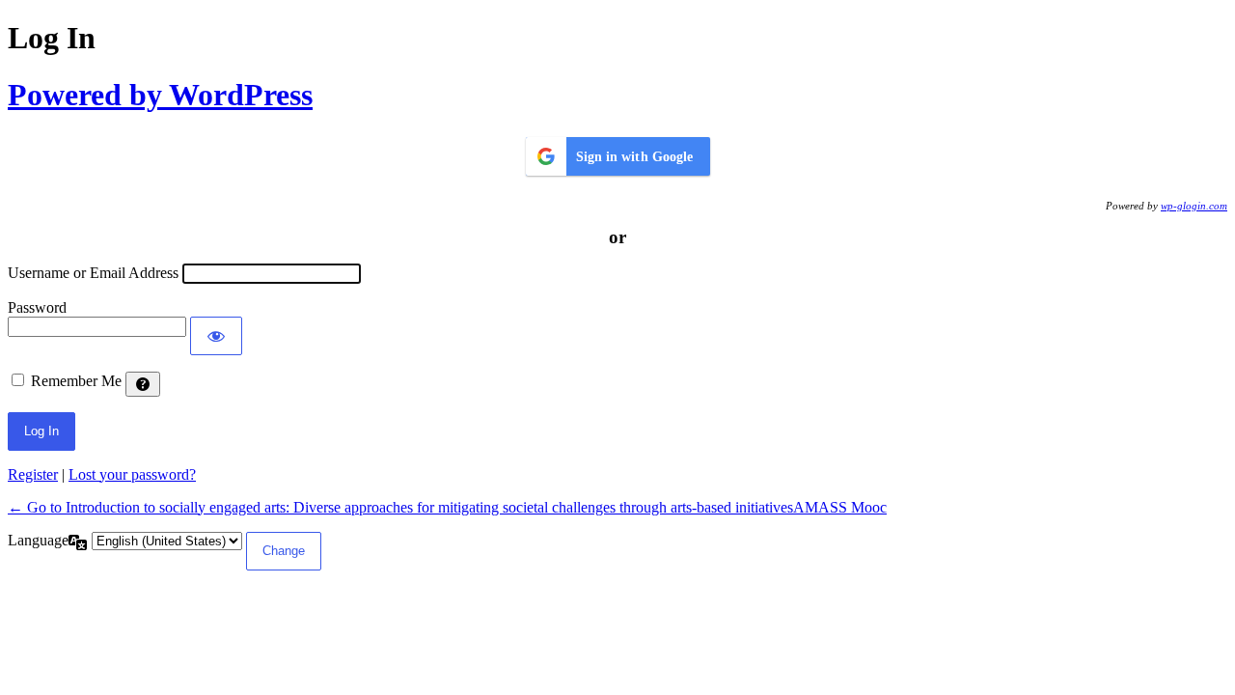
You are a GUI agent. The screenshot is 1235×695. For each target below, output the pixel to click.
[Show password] (216, 336)
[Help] (142, 384)
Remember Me (76, 381)
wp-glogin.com (1194, 205)
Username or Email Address (93, 272)
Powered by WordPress (160, 94)
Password (37, 307)
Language (38, 540)
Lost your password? (132, 474)
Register (33, 474)
